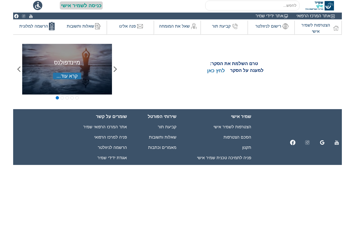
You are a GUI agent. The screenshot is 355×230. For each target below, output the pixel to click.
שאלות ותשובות (162, 137)
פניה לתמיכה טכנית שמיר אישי (224, 157)
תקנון (246, 147)
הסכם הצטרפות (237, 137)
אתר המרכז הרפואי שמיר (105, 127)
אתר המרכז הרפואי (313, 15)
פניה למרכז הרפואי (110, 137)
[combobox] (252, 6)
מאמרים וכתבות (162, 147)
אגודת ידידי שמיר (112, 157)
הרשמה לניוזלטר (112, 147)
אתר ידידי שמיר (269, 15)
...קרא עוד (67, 76)
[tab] (57, 97)
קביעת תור (167, 127)
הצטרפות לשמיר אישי (232, 127)
